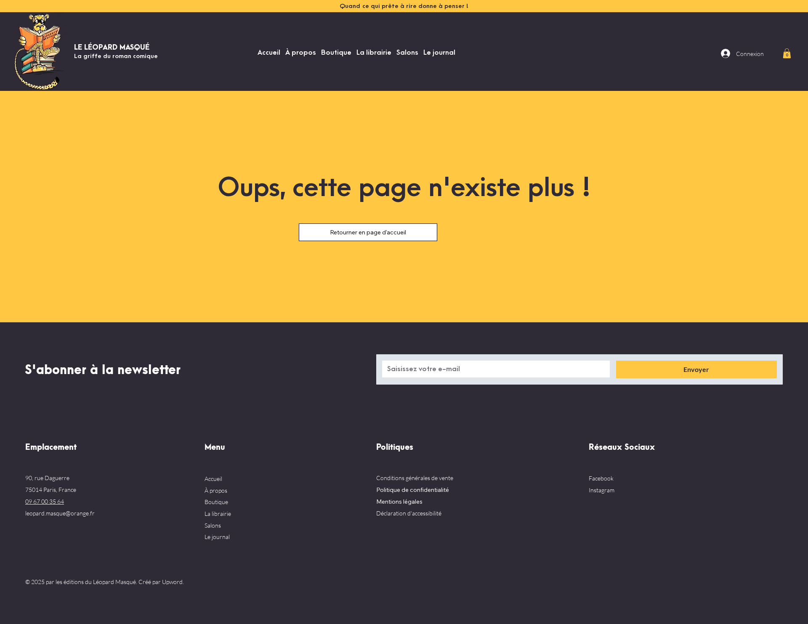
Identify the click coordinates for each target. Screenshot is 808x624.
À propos (216, 490)
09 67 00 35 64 (44, 501)
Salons (213, 525)
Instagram (601, 490)
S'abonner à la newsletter (103, 370)
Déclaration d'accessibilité (408, 513)
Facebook (601, 478)
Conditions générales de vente (414, 477)
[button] (787, 53)
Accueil (213, 478)
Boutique (216, 501)
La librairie (218, 513)
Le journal (217, 536)
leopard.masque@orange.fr (60, 513)
